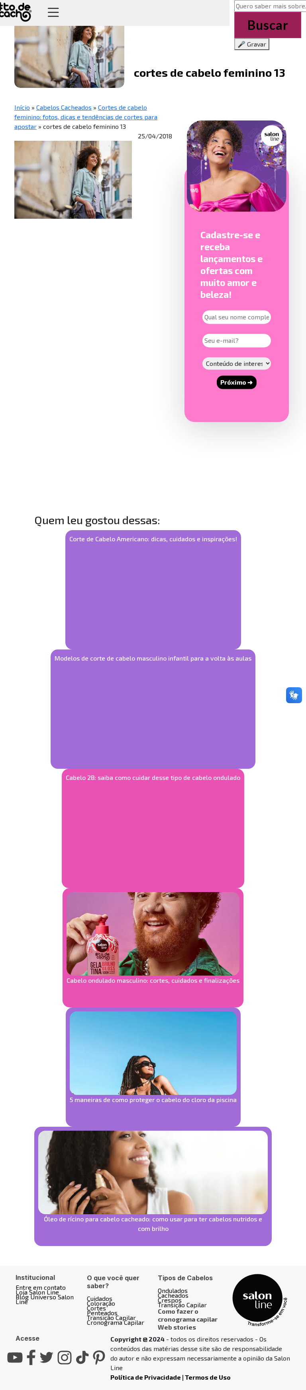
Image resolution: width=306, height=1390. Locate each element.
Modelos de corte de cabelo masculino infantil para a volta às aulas (153, 658)
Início (22, 107)
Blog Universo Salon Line (45, 1299)
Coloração (101, 1303)
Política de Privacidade (145, 1377)
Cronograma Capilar (115, 1322)
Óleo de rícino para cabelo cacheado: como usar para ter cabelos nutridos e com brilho (153, 1223)
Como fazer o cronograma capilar (188, 1315)
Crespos (170, 1300)
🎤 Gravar (251, 44)
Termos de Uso (208, 1377)
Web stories (177, 1327)
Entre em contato (41, 1287)
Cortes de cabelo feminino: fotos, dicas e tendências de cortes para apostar (85, 116)
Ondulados (173, 1290)
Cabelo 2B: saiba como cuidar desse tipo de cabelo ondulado (153, 777)
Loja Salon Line (37, 1292)
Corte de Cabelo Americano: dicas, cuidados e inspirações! (153, 538)
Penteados (102, 1312)
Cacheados (173, 1295)
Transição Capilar (111, 1317)
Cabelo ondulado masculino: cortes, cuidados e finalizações (153, 980)
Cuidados (99, 1298)
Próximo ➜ (236, 382)
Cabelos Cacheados (64, 107)
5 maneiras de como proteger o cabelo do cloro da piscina (153, 1099)
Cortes (96, 1308)
